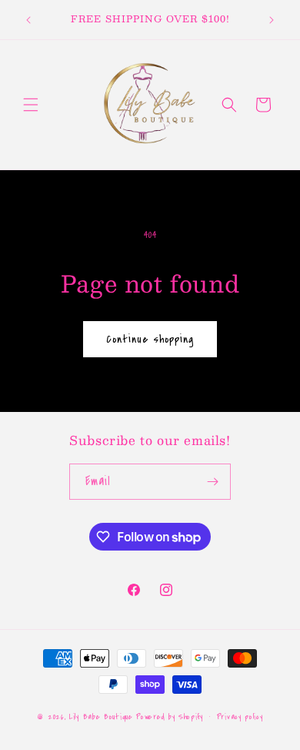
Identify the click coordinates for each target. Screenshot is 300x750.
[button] (31, 105)
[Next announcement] (271, 20)
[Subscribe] (213, 482)
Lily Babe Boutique (101, 717)
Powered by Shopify (169, 717)
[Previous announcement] (28, 20)
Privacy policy (240, 717)
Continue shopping (150, 339)
